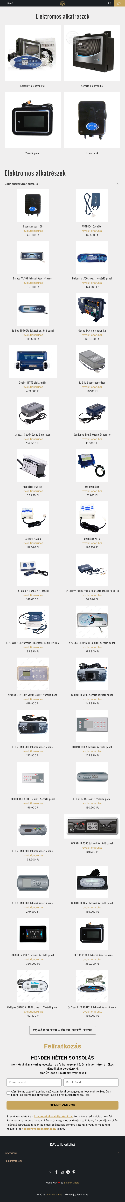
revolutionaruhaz (54, 1194)
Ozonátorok (92, 123)
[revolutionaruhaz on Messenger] (68, 1173)
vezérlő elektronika (92, 56)
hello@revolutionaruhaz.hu (39, 1128)
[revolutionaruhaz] (62, 3)
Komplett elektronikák (33, 56)
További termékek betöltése (62, 1030)
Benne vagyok (63, 1105)
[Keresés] (110, 3)
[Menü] (1, 3)
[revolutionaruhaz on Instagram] (62, 1173)
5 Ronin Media (71, 1182)
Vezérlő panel (33, 123)
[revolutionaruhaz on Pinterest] (74, 1173)
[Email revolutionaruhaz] (50, 1173)
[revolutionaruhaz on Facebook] (56, 1173)
